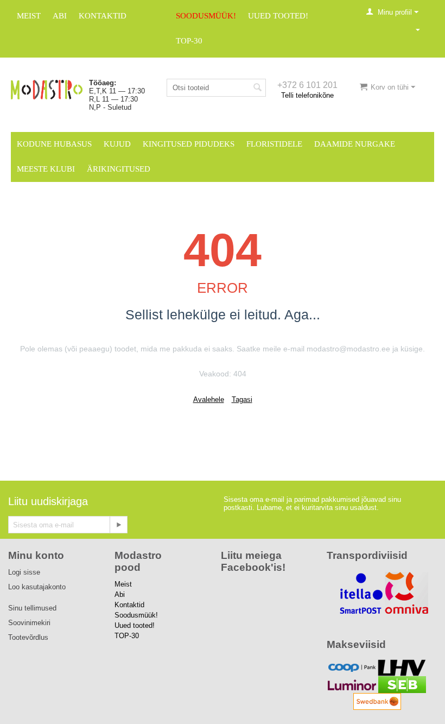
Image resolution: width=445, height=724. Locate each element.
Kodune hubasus (54, 144)
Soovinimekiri (29, 623)
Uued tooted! (278, 15)
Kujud (117, 144)
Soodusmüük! (206, 15)
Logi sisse (24, 572)
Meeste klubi (46, 169)
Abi (60, 15)
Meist (29, 15)
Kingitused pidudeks (188, 144)
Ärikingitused (118, 169)
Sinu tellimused (32, 608)
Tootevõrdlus (28, 637)
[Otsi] (257, 88)
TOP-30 (189, 40)
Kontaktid (102, 15)
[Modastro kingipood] (47, 89)
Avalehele (208, 399)
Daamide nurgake (354, 144)
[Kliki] (118, 525)
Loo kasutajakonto (37, 587)
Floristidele (274, 144)
